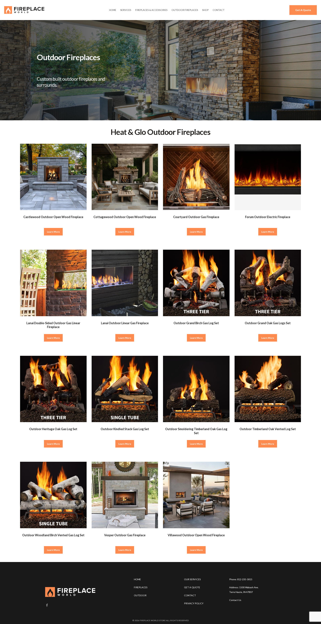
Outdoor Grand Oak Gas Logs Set (268, 323)
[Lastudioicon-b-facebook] (46, 605)
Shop (205, 10)
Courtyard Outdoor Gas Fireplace (196, 217)
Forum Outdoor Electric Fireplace (267, 217)
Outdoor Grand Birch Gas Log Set (196, 323)
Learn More (53, 231)
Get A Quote (303, 10)
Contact (219, 10)
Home (112, 10)
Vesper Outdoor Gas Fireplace (124, 535)
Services (125, 10)
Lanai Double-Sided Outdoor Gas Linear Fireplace (53, 325)
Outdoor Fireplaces (185, 10)
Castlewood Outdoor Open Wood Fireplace (53, 217)
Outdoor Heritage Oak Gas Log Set (53, 429)
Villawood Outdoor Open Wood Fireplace (196, 535)
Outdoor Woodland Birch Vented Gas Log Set (53, 535)
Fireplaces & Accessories (151, 10)
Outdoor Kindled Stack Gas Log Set (125, 429)
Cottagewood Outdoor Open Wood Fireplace (124, 217)
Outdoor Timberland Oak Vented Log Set (268, 429)
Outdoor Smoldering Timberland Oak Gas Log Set (196, 431)
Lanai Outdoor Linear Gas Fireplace (125, 323)
